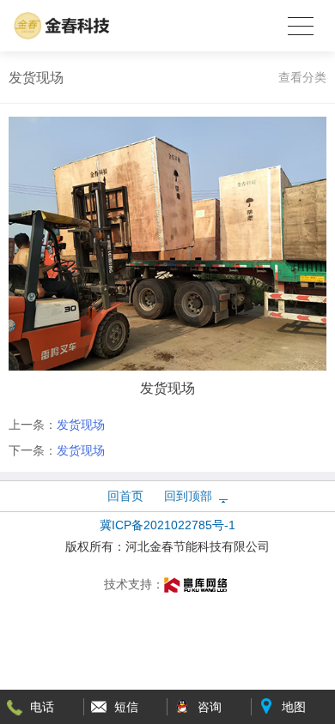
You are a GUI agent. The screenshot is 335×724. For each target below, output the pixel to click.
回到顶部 (188, 496)
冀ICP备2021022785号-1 (167, 525)
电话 (42, 707)
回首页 (125, 496)
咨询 (210, 707)
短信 (126, 707)
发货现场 (81, 424)
